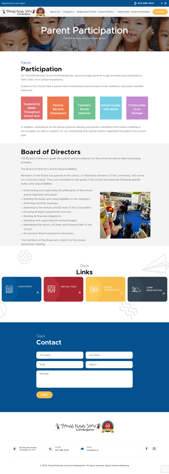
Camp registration (154, 289)
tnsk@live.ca (93, 450)
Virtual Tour (68, 287)
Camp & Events (105, 12)
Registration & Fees (86, 12)
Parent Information (140, 12)
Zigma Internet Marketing (117, 466)
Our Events (25, 287)
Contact (160, 12)
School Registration (111, 288)
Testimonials (123, 12)
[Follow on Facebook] (162, 3)
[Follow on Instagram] (165, 3)
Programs (68, 12)
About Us (54, 12)
